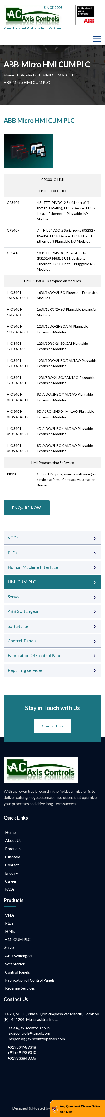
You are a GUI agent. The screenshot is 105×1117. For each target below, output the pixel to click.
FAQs (9, 889)
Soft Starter (19, 626)
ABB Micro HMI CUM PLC (27, 82)
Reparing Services (19, 988)
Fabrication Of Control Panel (35, 655)
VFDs (13, 537)
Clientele (12, 856)
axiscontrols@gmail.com (28, 1033)
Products (28, 75)
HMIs (9, 931)
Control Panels (17, 972)
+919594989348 (21, 1047)
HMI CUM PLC (56, 75)
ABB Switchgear (23, 611)
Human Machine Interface (33, 567)
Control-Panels (22, 640)
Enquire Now (26, 508)
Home (9, 75)
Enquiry (11, 873)
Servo (13, 596)
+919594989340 (21, 1052)
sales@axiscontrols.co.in (28, 1027)
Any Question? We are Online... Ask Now (81, 1109)
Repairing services (25, 670)
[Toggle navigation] (97, 39)
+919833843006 (21, 1058)
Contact (11, 864)
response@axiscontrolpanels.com (36, 1038)
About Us (12, 840)
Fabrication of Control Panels (29, 980)
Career (10, 881)
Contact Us (52, 726)
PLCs (12, 552)
